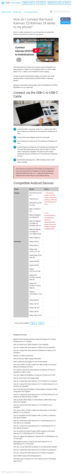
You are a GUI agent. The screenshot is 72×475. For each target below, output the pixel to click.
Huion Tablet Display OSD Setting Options (27, 456)
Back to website (16, 3)
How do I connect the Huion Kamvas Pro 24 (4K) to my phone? (33, 453)
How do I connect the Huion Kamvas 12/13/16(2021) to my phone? (35, 381)
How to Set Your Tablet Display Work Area (27, 359)
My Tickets (40, 3)
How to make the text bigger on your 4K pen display (30, 362)
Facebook (66, 19)
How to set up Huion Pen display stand (26, 378)
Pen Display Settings (31, 12)
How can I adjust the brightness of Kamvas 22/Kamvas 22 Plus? (34, 375)
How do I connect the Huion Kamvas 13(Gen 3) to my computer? (34, 347)
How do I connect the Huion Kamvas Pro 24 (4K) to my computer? (34, 450)
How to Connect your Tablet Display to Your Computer (30, 344)
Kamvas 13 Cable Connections (23, 356)
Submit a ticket (28, 3)
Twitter (66, 22)
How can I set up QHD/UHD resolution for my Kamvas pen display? (35, 447)
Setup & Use (17, 12)
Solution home (6, 12)
